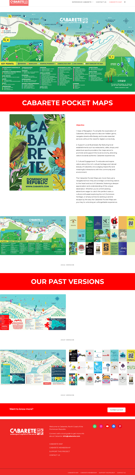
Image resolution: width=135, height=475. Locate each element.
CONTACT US (101, 4)
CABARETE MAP (115, 4)
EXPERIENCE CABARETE (81, 4)
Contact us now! (116, 410)
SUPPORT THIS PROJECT (59, 451)
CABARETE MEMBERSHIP (59, 448)
